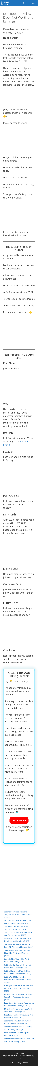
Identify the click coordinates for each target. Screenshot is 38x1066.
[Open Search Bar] (24, 3)
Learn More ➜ (19, 820)
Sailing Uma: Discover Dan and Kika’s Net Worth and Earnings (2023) (17, 953)
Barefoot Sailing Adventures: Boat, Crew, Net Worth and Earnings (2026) (18, 997)
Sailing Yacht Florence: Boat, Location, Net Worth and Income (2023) (17, 980)
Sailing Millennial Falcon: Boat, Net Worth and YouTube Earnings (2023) (18, 988)
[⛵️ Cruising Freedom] (6, 3)
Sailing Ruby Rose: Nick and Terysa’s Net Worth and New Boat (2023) (18, 914)
